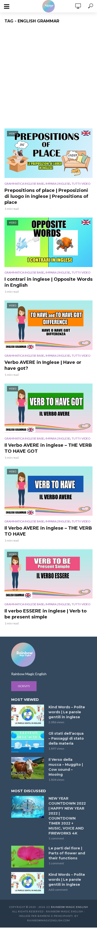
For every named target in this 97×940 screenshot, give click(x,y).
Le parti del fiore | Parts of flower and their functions (66, 853)
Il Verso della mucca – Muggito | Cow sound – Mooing (65, 767)
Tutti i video (81, 183)
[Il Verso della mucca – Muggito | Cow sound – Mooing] (27, 768)
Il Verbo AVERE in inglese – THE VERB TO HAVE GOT (48, 448)
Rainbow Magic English (69, 906)
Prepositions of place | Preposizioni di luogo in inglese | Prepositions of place (46, 196)
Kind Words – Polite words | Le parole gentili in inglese (66, 712)
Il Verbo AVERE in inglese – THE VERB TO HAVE (48, 531)
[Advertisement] (48, 77)
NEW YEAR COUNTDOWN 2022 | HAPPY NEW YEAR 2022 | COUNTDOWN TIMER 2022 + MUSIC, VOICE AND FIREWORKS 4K (67, 815)
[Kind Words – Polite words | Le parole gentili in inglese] (27, 715)
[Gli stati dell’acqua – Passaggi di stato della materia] (27, 742)
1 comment (56, 838)
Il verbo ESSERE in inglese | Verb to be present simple (45, 614)
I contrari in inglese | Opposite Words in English (48, 282)
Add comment (58, 889)
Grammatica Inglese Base (24, 183)
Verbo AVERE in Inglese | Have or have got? (42, 365)
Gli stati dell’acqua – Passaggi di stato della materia (66, 738)
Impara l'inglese (58, 183)
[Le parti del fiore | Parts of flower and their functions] (27, 857)
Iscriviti (24, 686)
